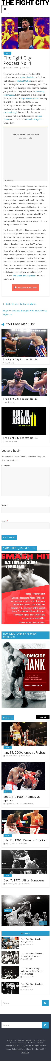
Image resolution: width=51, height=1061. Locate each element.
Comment (5, 465)
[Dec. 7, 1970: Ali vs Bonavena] (24, 851)
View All (43, 717)
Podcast (7, 53)
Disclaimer (31, 1043)
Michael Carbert (24, 80)
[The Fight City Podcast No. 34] (23, 408)
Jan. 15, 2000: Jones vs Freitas (24, 752)
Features (21, 1040)
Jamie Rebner (25, 922)
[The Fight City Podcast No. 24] (24, 330)
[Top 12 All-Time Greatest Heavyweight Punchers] (11, 951)
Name (4, 505)
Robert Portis (26, 884)
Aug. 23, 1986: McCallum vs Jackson (23, 917)
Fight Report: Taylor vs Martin (19, 303)
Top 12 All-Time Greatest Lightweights (32, 985)
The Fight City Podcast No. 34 (20, 437)
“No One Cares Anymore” (24, 275)
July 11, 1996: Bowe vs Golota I (25, 840)
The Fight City (11, 1040)
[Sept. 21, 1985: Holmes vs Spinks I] (23, 763)
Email (4, 520)
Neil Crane (25, 68)
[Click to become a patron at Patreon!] (25, 284)
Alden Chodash (26, 77)
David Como (23, 843)
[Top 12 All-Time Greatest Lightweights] (11, 982)
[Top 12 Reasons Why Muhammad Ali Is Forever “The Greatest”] (11, 966)
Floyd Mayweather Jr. (29, 98)
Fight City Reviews (39, 1040)
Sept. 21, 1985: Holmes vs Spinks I (22, 798)
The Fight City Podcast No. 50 (20, 398)
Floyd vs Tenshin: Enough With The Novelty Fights (25, 312)
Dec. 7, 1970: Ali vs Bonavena (24, 880)
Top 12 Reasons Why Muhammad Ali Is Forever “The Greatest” (32, 971)
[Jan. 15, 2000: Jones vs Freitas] (24, 723)
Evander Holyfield (34, 119)
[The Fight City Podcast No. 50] (24, 369)
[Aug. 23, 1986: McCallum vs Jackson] (25, 896)
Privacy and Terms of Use (18, 1043)
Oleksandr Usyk (11, 112)
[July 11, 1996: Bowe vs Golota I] (24, 811)
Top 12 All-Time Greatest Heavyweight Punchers (32, 954)
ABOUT (40, 1043)
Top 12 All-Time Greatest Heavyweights (32, 940)
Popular (27, 933)
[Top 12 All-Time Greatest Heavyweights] (11, 937)
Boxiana (7, 747)
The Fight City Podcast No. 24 (20, 359)
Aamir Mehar (25, 756)
